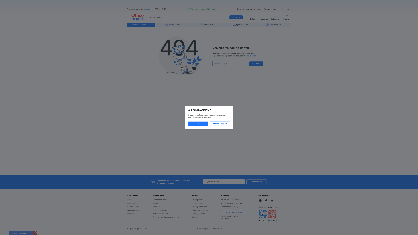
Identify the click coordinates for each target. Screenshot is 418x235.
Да (198, 124)
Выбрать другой (220, 124)
